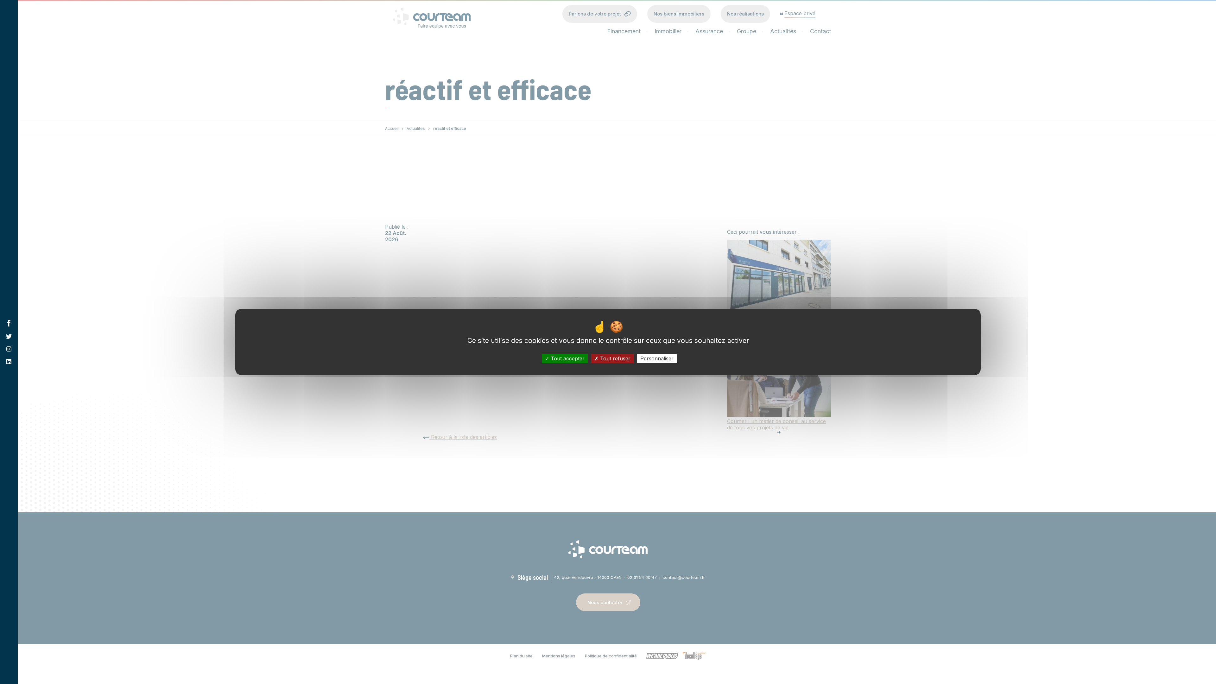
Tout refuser (614, 358)
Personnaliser (657, 358)
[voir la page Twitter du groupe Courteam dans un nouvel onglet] (9, 336)
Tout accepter (567, 358)
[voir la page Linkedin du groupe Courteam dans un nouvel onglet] (9, 361)
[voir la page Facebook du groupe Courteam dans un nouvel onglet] (9, 323)
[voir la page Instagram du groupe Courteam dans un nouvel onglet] (9, 349)
